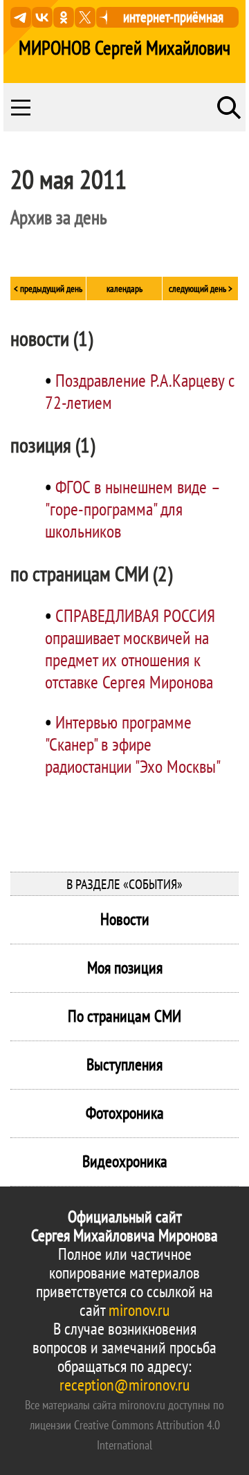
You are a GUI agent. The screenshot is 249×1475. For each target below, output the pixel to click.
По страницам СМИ (124, 1016)
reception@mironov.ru (124, 1384)
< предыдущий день (48, 288)
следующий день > (200, 288)
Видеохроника (124, 1161)
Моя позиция (125, 967)
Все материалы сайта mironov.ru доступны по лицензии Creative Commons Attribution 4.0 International (124, 1425)
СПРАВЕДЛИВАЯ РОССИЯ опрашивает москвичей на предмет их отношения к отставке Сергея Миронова (130, 648)
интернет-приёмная (173, 17)
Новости (124, 919)
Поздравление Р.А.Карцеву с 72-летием (139, 391)
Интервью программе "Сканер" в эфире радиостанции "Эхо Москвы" (133, 744)
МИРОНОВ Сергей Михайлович (124, 47)
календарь (124, 288)
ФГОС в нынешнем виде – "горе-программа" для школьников (132, 508)
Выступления (124, 1064)
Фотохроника (125, 1113)
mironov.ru (139, 1310)
